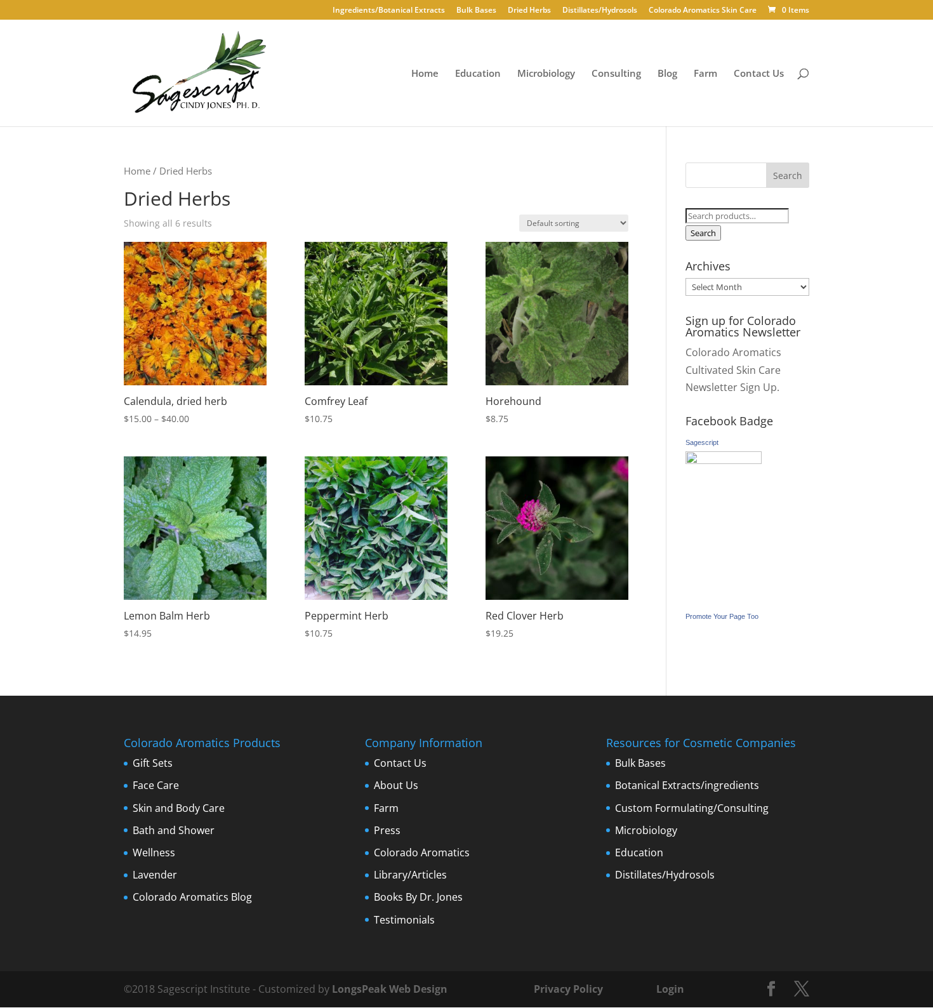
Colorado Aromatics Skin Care (703, 10)
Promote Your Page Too (721, 616)
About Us (396, 785)
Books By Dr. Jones (418, 897)
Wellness (154, 852)
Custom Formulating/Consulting (692, 808)
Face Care (156, 785)
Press (387, 830)
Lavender (155, 875)
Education (478, 74)
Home (425, 74)
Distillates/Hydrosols (599, 10)
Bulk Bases (476, 10)
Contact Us (759, 74)
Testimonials (404, 920)
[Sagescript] (723, 460)
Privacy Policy (567, 989)
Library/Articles (410, 875)
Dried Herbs (529, 10)
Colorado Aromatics (422, 852)
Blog (667, 74)
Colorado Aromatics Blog (192, 897)
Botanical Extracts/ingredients (687, 785)
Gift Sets (153, 763)
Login (670, 989)
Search (703, 233)
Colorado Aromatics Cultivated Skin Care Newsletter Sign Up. (733, 369)
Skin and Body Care (179, 808)
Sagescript (701, 442)
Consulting (616, 74)
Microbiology (546, 74)
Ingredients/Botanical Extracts (389, 10)
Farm (705, 74)
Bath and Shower (174, 830)
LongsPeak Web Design (389, 989)
